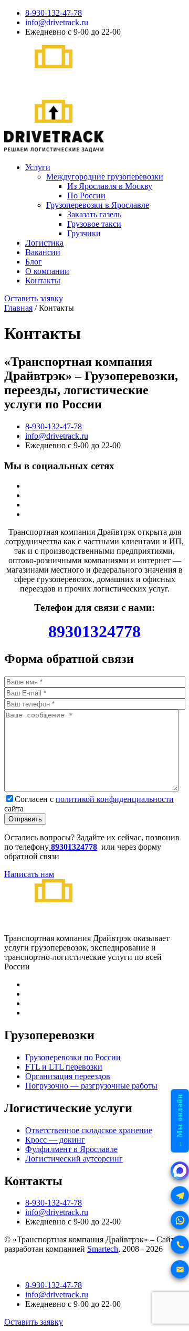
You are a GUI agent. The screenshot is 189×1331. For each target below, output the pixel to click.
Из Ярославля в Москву (109, 186)
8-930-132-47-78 (53, 12)
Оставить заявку (33, 298)
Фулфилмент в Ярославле (71, 1149)
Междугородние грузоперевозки (104, 176)
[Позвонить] (180, 1244)
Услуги (37, 167)
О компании (47, 271)
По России (86, 195)
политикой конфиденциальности (115, 799)
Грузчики (84, 233)
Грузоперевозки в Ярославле (97, 204)
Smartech (102, 1248)
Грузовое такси (94, 223)
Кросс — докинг (55, 1139)
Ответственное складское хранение (88, 1130)
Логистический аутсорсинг (74, 1158)
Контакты (42, 280)
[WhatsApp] (180, 1220)
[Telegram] (180, 1195)
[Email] (180, 1269)
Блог (33, 261)
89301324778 (73, 846)
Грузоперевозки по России (73, 1057)
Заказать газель (94, 214)
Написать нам (29, 874)
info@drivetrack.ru (56, 22)
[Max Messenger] (180, 1170)
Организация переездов (67, 1076)
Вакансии (42, 252)
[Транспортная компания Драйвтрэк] (54, 928)
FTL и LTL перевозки (63, 1066)
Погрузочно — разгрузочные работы (91, 1085)
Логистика (44, 242)
